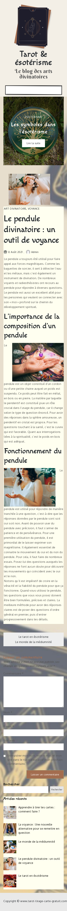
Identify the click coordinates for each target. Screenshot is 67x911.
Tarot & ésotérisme (33, 58)
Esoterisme (33, 116)
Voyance (34, 208)
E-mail (8, 726)
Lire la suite (34, 143)
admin (35, 252)
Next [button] (56, 130)
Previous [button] (10, 130)
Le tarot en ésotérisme (34, 637)
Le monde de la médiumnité (33, 642)
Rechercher (11, 784)
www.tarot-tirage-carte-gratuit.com (43, 901)
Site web (9, 740)
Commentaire (13, 673)
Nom (7, 712)
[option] (33, 131)
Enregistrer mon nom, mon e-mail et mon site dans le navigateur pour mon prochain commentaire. (35, 760)
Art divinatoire (15, 208)
